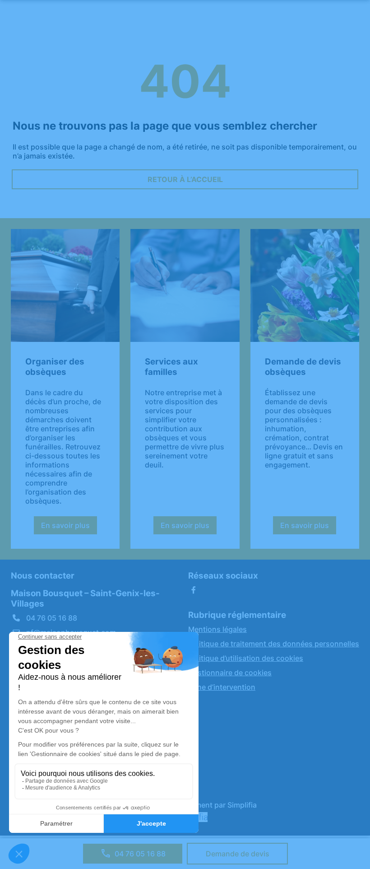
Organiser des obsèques (54, 366)
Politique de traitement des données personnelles (273, 643)
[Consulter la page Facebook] (193, 589)
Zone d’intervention (221, 686)
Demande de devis (237, 853)
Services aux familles (171, 366)
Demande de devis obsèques (303, 366)
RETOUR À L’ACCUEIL (185, 179)
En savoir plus (69, 527)
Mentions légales (217, 629)
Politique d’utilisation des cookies (245, 658)
